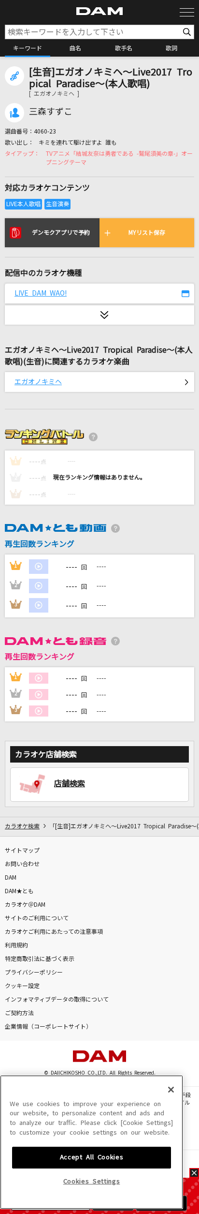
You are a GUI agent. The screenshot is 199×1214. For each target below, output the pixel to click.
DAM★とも (19, 891)
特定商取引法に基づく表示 (39, 959)
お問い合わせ (22, 864)
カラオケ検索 (22, 826)
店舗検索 (69, 783)
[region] (91, 1142)
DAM (10, 878)
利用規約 (16, 945)
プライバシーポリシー (34, 972)
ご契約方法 (19, 1013)
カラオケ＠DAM (25, 905)
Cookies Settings (91, 1181)
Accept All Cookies (92, 1157)
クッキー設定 (22, 986)
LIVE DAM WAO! (40, 293)
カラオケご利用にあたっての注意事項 (54, 932)
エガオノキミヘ (38, 381)
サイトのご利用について (37, 918)
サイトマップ (22, 851)
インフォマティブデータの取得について (57, 1000)
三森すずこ (50, 111)
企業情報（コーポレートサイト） (48, 1027)
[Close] (171, 1089)
